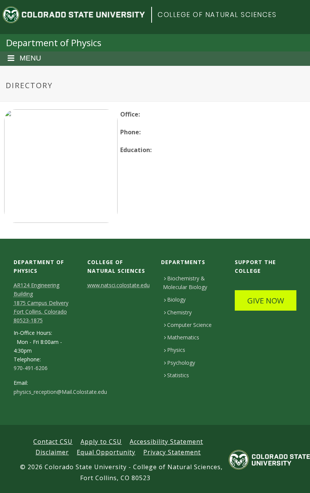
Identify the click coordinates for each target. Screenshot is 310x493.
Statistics (178, 375)
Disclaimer (52, 452)
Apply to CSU (101, 441)
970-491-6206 (31, 368)
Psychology (181, 362)
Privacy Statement (172, 452)
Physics (176, 349)
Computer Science (189, 324)
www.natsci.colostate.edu (118, 285)
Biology (176, 299)
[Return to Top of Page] (293, 478)
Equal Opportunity (106, 452)
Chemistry (179, 312)
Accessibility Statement (166, 441)
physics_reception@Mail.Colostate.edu (60, 392)
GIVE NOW (265, 300)
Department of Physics (53, 42)
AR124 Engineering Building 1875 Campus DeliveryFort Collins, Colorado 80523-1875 (41, 302)
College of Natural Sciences (217, 14)
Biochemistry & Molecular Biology (185, 283)
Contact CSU (53, 441)
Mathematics (183, 337)
